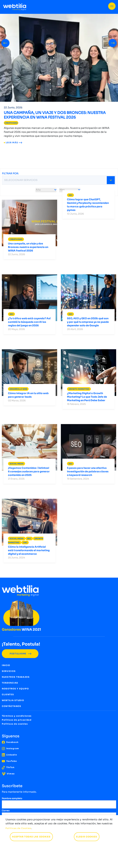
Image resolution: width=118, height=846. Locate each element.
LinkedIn (11, 754)
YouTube (11, 761)
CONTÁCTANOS (11, 706)
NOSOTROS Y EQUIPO (15, 688)
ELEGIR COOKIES (86, 836)
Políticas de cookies (15, 724)
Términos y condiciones (16, 716)
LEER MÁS (12, 142)
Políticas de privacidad (16, 720)
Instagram (12, 748)
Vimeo (10, 773)
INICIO (6, 665)
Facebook (12, 742)
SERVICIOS (9, 671)
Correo (6, 810)
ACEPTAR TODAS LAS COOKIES (31, 836)
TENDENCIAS (10, 683)
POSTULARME (18, 653)
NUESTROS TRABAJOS (16, 677)
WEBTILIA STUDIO (13, 700)
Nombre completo (12, 798)
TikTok (10, 767)
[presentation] (5, 42)
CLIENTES (8, 694)
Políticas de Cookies (18, 828)
